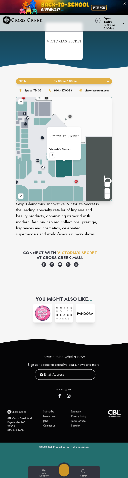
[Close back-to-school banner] (124, 3)
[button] (113, 23)
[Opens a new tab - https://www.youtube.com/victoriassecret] (60, 264)
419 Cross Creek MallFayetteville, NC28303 (19, 422)
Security (75, 426)
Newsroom (49, 416)
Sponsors (76, 411)
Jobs (45, 421)
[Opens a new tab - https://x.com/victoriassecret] (52, 264)
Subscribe (48, 411)
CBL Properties (56, 447)
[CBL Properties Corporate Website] (108, 413)
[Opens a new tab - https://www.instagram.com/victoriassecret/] (76, 264)
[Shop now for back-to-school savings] (99, 8)
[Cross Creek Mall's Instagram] (69, 395)
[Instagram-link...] (43, 313)
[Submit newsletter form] (89, 374)
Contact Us (49, 426)
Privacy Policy (78, 416)
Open (48, 81)
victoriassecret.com (97, 90)
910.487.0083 (63, 90)
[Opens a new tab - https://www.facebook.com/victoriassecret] (44, 264)
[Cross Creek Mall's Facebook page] (60, 395)
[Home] (49, 23)
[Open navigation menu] (64, 470)
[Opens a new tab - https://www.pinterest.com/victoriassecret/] (68, 264)
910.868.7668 (15, 430)
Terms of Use (78, 421)
